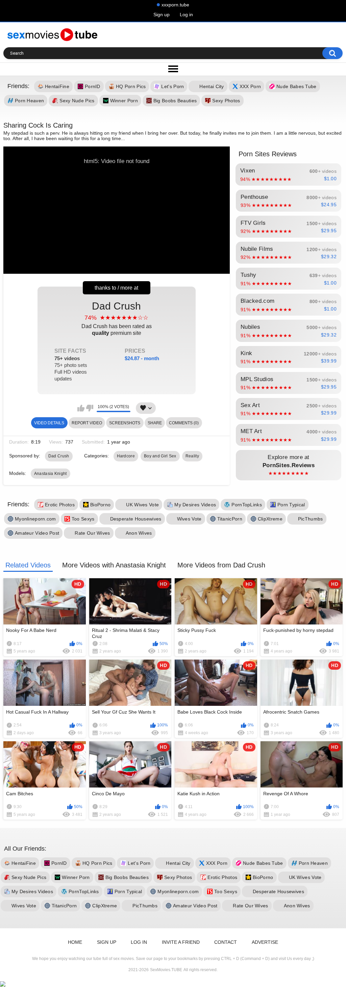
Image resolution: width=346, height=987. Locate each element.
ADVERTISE (265, 942)
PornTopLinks (246, 504)
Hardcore (126, 456)
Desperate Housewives (136, 519)
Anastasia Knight (50, 473)
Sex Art (289, 409)
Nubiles (289, 331)
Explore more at (289, 465)
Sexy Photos (226, 101)
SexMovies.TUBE (166, 969)
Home (75, 942)
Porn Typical (291, 504)
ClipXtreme (270, 519)
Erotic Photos (60, 504)
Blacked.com (289, 305)
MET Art (289, 435)
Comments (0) (184, 423)
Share (155, 423)
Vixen (288, 174)
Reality (192, 456)
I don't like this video (89, 408)
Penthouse (289, 201)
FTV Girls (289, 227)
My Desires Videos (195, 504)
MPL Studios (289, 383)
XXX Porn (250, 86)
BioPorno (100, 504)
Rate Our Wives (92, 533)
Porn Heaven (29, 101)
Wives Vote (189, 519)
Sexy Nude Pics (76, 101)
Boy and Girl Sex (160, 456)
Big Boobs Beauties (175, 101)
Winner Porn (124, 101)
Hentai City (211, 86)
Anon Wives (139, 533)
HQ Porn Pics (131, 86)
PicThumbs (310, 519)
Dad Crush (106, 341)
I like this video (80, 408)
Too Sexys (83, 519)
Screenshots (124, 423)
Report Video (87, 423)
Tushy (289, 279)
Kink (289, 357)
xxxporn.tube (175, 4)
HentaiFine (57, 86)
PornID (92, 86)
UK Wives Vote (142, 504)
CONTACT (225, 942)
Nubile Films (289, 253)
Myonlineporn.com (35, 519)
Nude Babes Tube (296, 86)
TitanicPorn (229, 519)
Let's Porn (172, 86)
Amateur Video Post (37, 533)
